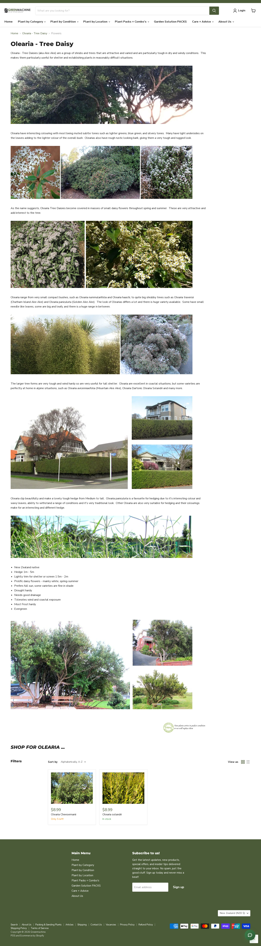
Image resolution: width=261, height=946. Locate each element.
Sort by (53, 762)
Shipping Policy (19, 928)
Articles (70, 924)
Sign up (178, 887)
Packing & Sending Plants (48, 924)
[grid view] (242, 761)
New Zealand (232, 913)
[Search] (214, 11)
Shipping (82, 924)
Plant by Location (95, 22)
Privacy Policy (127, 924)
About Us (225, 22)
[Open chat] (250, 935)
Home (8, 22)
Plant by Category (31, 22)
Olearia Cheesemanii (63, 814)
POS (13, 935)
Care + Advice (202, 22)
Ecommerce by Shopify (32, 935)
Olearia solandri (112, 814)
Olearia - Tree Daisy (34, 33)
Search (14, 924)
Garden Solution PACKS (170, 22)
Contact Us (96, 924)
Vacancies (111, 924)
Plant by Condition (63, 22)
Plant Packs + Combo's (131, 22)
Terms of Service (39, 928)
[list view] (247, 761)
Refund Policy (145, 924)
